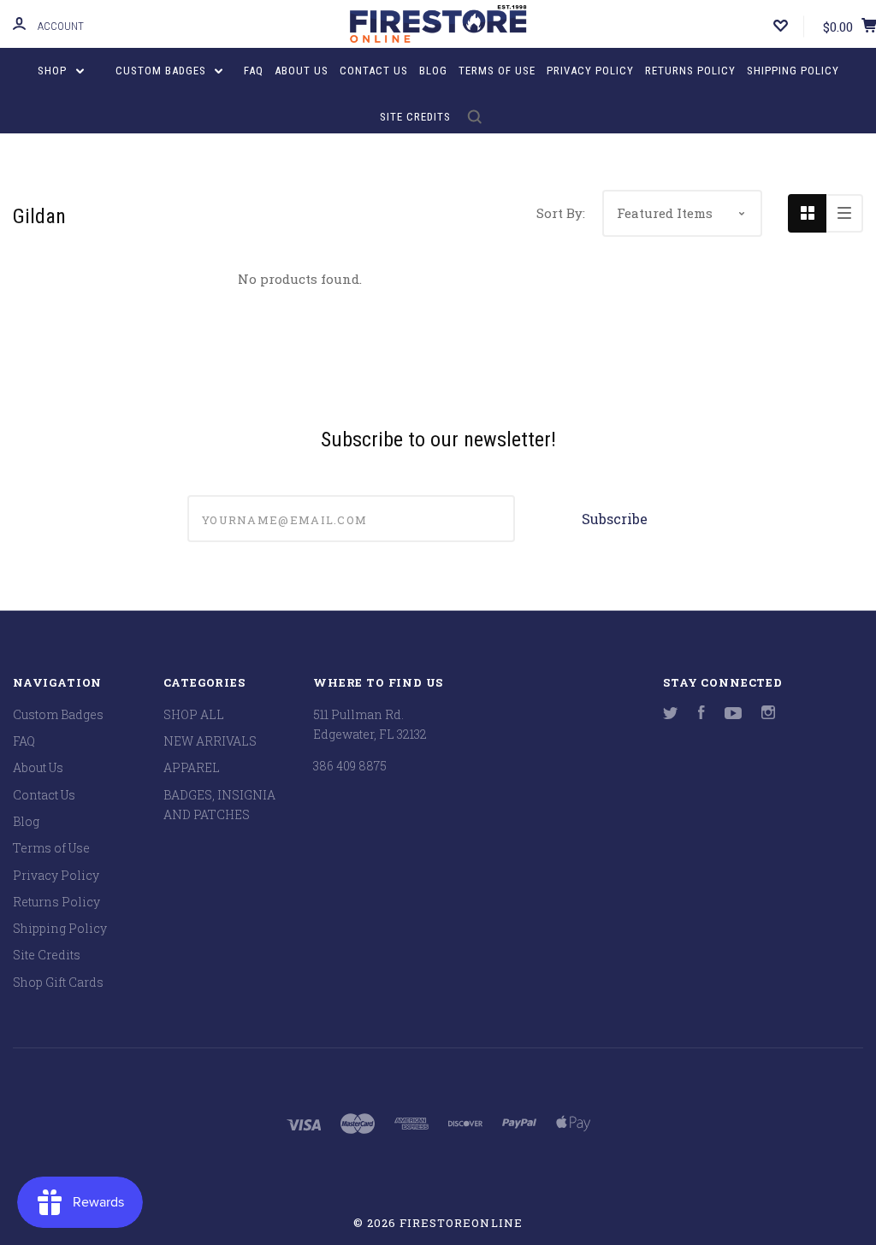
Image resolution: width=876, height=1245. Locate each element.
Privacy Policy (590, 70)
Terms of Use (497, 70)
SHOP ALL (193, 714)
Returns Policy (690, 70)
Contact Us (374, 70)
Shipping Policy (793, 70)
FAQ (253, 70)
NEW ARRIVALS (210, 741)
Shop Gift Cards (58, 982)
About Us (301, 70)
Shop (54, 70)
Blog (433, 70)
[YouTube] (733, 714)
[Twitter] (670, 714)
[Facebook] (701, 714)
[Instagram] (768, 714)
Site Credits (415, 116)
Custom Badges (162, 70)
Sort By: (560, 212)
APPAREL (191, 767)
